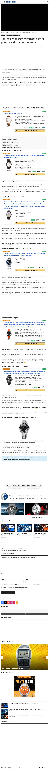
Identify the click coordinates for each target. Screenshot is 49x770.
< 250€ (10, 32)
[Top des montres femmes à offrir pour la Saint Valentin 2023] (36, 509)
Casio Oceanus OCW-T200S (13, 276)
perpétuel (8, 289)
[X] (5, 602)
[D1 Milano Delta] (12, 509)
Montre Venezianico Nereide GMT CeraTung (12, 147)
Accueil (3, 32)
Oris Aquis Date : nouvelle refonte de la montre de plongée (15, 550)
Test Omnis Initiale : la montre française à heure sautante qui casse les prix (40, 534)
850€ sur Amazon (21, 413)
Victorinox (26, 488)
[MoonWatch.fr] (10, 2)
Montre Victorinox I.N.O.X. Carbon (10, 145)
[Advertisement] (24, 57)
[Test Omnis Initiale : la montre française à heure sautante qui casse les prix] (41, 528)
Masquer (27, 137)
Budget (7, 32)
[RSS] (17, 602)
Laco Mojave (17, 485)
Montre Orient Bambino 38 (8, 140)
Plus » (14, 499)
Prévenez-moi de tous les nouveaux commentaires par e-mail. (14, 587)
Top (18, 35)
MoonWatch (4, 45)
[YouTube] (8, 602)
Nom (2, 573)
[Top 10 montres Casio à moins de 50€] (24, 657)
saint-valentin (26, 485)
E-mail (2, 579)
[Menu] (1, 2)
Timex (34, 485)
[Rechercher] (47, 2)
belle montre (40, 452)
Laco (9, 485)
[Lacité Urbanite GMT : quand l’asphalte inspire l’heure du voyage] (8, 528)
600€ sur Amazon (14, 292)
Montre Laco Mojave (7, 144)
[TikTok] (14, 602)
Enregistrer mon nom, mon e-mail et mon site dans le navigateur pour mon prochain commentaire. (22, 584)
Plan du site (21, 767)
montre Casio (21, 280)
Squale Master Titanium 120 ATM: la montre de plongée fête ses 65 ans (17, 545)
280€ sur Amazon (14, 243)
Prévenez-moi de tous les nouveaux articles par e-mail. (13, 589)
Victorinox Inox (35, 488)
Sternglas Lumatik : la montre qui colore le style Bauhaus (14, 548)
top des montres (33, 84)
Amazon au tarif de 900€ (29, 359)
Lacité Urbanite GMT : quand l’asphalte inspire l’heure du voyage (7, 534)
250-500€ (8, 35)
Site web (27, 579)
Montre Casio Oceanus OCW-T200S (10, 142)
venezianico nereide (15, 488)
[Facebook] (2, 602)
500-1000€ (14, 35)
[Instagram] (11, 602)
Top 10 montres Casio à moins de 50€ (12, 668)
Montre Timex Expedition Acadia (9, 139)
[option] (24, 657)
